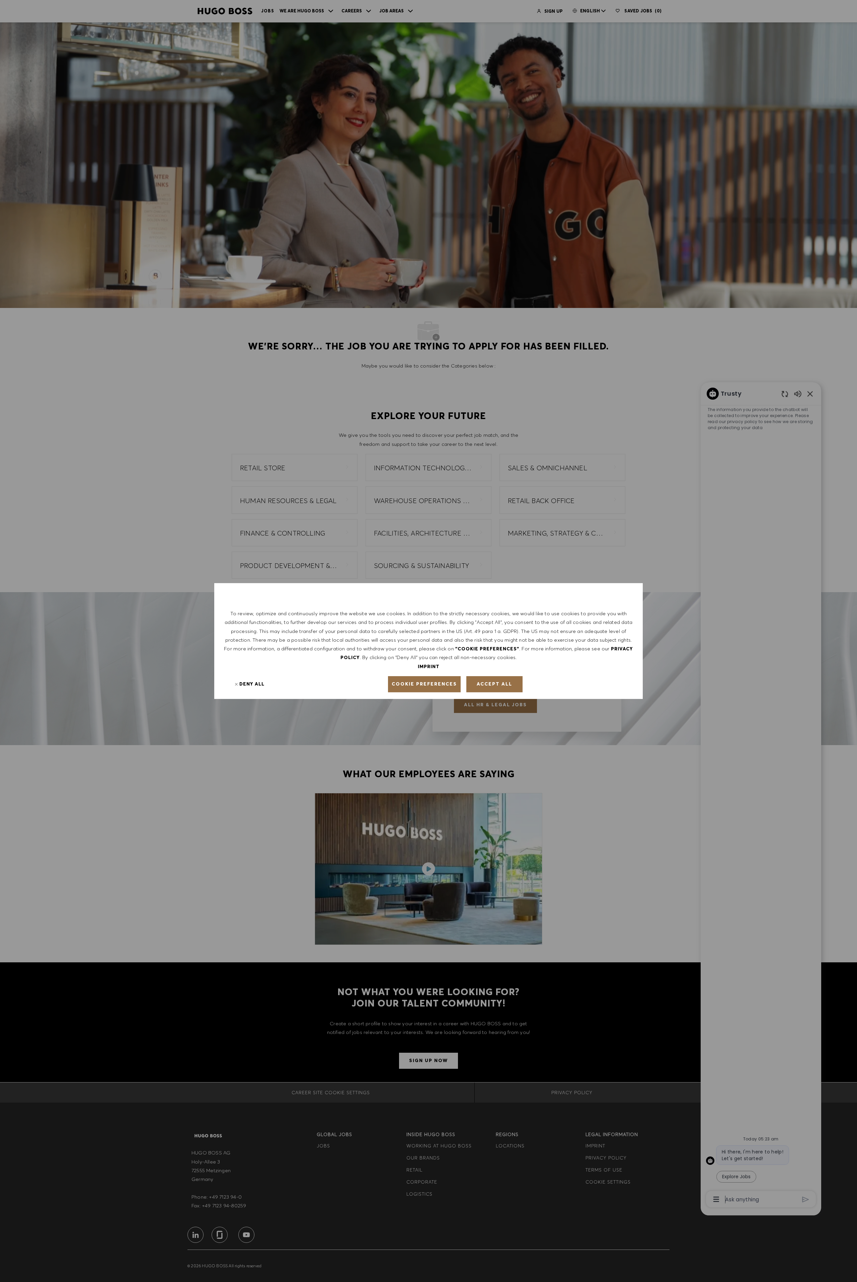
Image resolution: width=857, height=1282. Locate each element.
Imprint (429, 666)
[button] (424, 684)
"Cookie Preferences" (487, 649)
